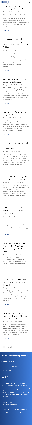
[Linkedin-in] (7, 377)
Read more (6, 30)
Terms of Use (9, 394)
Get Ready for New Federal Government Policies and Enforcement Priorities (14, 210)
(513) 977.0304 (14, 367)
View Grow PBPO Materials (21, 412)
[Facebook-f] (3, 377)
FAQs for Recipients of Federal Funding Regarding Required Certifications (15, 146)
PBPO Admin (19, 11)
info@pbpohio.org (10, 370)
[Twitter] (5, 377)
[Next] (11, 347)
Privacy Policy (19, 394)
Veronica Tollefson (21, 50)
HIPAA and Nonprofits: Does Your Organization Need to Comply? (14, 282)
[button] (29, 2)
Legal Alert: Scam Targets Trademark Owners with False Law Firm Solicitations (15, 316)
